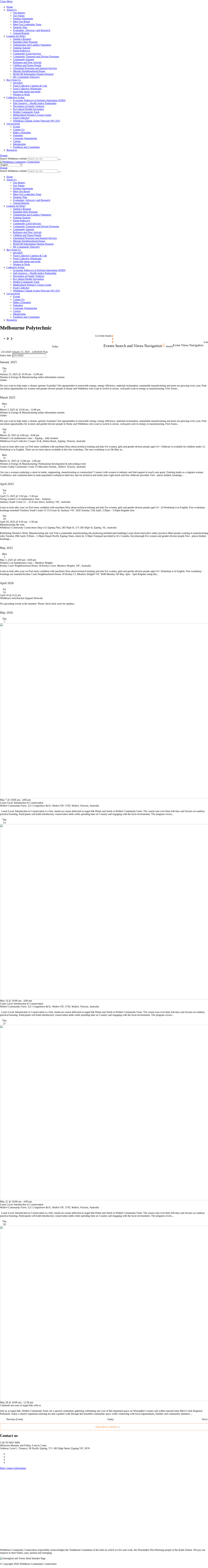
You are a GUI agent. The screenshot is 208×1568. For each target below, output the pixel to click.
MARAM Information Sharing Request (33, 74)
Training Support (21, 47)
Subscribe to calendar (106, 1426)
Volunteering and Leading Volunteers (32, 44)
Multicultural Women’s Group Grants (32, 115)
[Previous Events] (7, 338)
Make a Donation (22, 132)
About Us (11, 9)
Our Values (19, 15)
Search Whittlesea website (13, 158)
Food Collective (21, 117)
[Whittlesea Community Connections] (20, 161)
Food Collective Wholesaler (27, 88)
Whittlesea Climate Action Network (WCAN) (36, 120)
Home (9, 7)
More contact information (13, 1468)
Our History (19, 12)
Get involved (13, 123)
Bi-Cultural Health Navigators (28, 109)
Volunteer (18, 135)
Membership (19, 144)
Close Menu (6, 1)
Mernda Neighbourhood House (29, 71)
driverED (18, 82)
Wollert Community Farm (26, 112)
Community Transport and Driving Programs (36, 56)
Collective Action (15, 97)
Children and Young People (27, 65)
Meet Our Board (21, 21)
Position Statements (23, 18)
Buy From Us (13, 80)
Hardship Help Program (25, 42)
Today (55, 346)
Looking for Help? (16, 36)
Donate (3, 155)
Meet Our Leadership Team (27, 24)
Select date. (6, 355)
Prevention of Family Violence (28, 106)
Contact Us (19, 129)
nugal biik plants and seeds (26, 91)
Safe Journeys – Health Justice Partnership (34, 103)
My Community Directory (26, 77)
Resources (11, 150)
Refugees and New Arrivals (27, 62)
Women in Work (21, 94)
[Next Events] (12, 338)
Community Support (23, 59)
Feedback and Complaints (26, 147)
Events (16, 126)
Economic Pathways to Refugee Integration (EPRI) (39, 100)
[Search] (59, 159)
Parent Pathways (21, 50)
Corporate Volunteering (25, 138)
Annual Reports (21, 33)
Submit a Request (22, 39)
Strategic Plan (20, 27)
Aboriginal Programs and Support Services (35, 68)
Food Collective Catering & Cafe (30, 85)
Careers (17, 141)
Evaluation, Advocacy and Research (31, 30)
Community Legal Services (27, 53)
